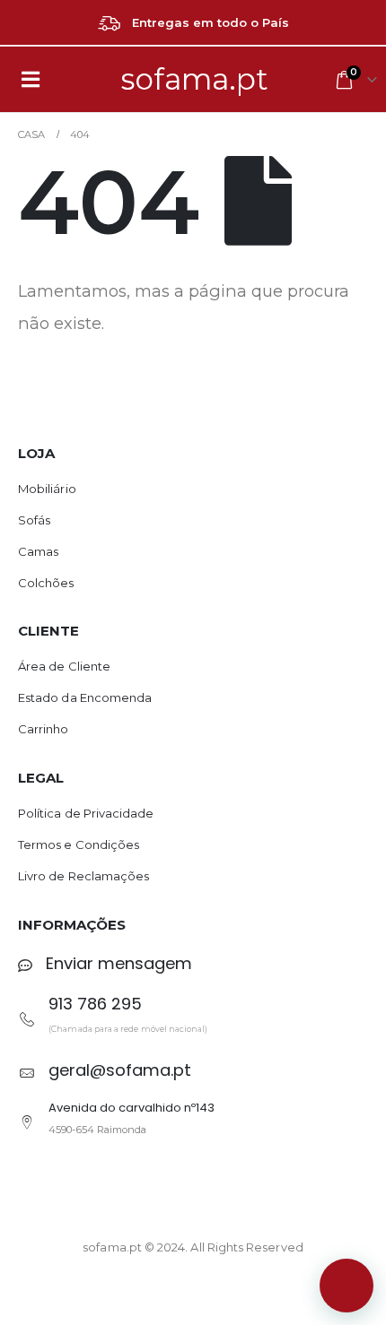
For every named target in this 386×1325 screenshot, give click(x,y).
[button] (346, 1285)
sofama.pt (194, 79)
